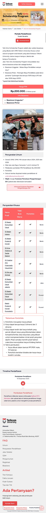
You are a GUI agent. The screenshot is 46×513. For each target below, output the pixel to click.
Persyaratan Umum (9, 507)
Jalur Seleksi (17, 28)
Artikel (6, 470)
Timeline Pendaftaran (35, 507)
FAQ (5, 440)
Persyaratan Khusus (21, 507)
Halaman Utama (7, 28)
